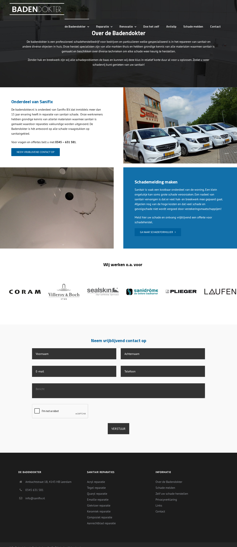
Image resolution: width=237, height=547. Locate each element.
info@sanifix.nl (35, 498)
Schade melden (165, 487)
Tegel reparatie (96, 487)
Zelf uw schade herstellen (172, 493)
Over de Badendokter (169, 482)
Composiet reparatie (99, 517)
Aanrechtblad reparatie (101, 523)
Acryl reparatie (96, 482)
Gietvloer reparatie (98, 505)
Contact (160, 511)
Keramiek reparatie (99, 511)
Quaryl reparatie (97, 493)
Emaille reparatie (98, 499)
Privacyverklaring (166, 499)
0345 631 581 (34, 490)
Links (159, 505)
